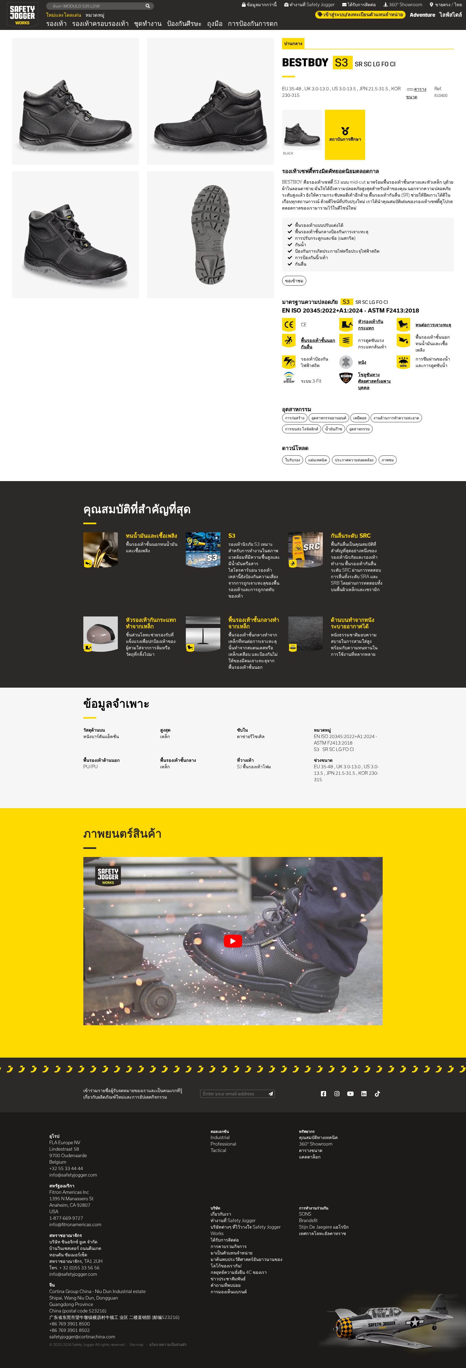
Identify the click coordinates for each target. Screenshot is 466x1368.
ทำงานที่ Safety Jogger (312, 4)
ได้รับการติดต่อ (362, 4)
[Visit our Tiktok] (377, 1093)
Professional (223, 1143)
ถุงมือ (214, 24)
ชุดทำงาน (148, 24)
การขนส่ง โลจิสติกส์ (301, 429)
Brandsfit (308, 1220)
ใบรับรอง (292, 460)
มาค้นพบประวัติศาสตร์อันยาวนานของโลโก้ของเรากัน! (246, 1262)
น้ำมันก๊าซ (333, 429)
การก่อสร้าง (294, 418)
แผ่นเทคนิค (317, 460)
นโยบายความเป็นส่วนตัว (168, 1344)
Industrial (220, 1137)
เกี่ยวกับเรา (221, 1213)
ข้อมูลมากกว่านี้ (262, 4)
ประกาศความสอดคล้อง (354, 460)
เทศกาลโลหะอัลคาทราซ (322, 1233)
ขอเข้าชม (294, 280)
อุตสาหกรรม (296, 409)
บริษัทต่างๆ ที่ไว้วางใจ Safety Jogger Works (246, 1230)
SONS (305, 1213)
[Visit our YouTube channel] (350, 1093)
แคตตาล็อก (310, 1156)
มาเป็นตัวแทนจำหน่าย (231, 1252)
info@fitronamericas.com (75, 1224)
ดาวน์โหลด (295, 448)
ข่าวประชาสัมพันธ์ (228, 1278)
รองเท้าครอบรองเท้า (100, 24)
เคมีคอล (359, 418)
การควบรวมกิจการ (229, 1246)
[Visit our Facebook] (323, 1093)
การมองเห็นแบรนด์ (229, 1291)
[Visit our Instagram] (336, 1093)
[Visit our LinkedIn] (363, 1093)
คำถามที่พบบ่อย (226, 1285)
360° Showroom (405, 4)
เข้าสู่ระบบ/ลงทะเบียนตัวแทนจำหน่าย (363, 15)
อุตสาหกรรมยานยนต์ (328, 418)
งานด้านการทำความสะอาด (396, 418)
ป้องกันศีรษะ (184, 24)
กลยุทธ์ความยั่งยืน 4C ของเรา (239, 1272)
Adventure (422, 15)
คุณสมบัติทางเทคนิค (318, 1137)
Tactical (218, 1150)
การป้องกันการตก (253, 24)
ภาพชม (388, 460)
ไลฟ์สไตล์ (451, 15)
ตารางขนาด (310, 1150)
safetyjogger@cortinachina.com (82, 1336)
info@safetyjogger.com (73, 1174)
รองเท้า (56, 24)
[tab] (368, 409)
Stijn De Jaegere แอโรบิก (324, 1226)
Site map (136, 1344)
